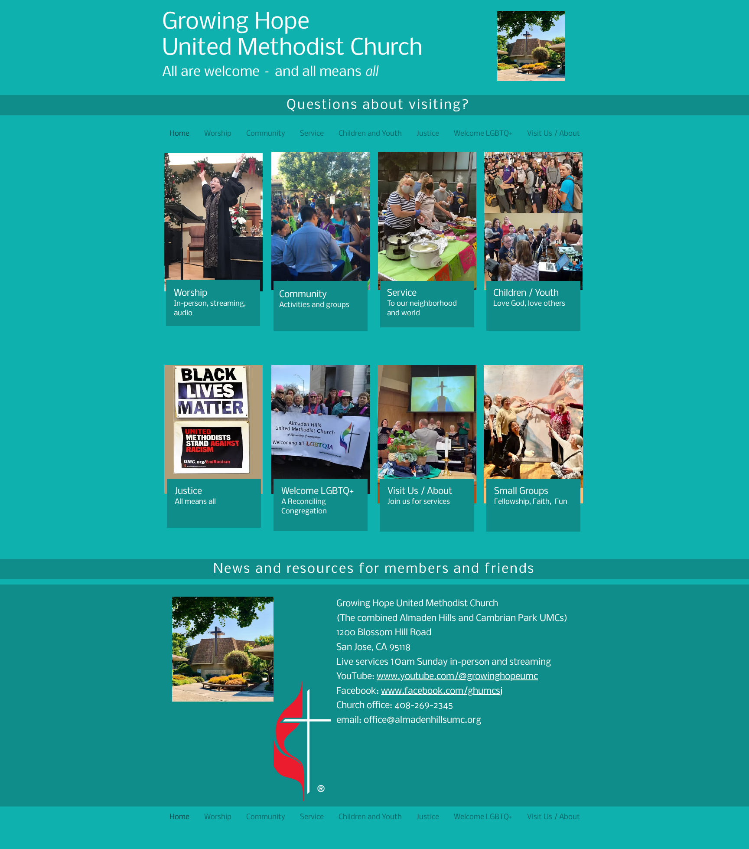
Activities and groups (314, 305)
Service (402, 293)
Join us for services (419, 502)
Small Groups (521, 491)
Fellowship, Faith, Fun (530, 502)
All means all (195, 502)
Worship (190, 293)
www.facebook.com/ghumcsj (441, 691)
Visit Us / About (420, 491)
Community (303, 295)
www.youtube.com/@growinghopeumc (457, 677)
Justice (188, 491)
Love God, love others (529, 304)
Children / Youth (526, 293)
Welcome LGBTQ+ (317, 491)
